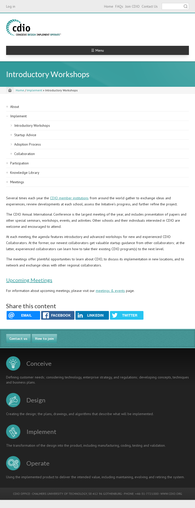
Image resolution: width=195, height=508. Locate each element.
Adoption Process (27, 144)
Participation (19, 163)
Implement (34, 90)
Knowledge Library (24, 172)
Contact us (18, 338)
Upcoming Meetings (29, 280)
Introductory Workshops (32, 125)
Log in (10, 6)
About (14, 106)
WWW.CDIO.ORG (171, 494)
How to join (44, 338)
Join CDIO (132, 6)
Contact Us (150, 6)
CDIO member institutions (69, 198)
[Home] (33, 27)
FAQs (119, 6)
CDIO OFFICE (21, 494)
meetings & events (110, 290)
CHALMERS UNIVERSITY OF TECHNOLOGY (59, 494)
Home (108, 6)
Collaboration (24, 153)
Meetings (17, 182)
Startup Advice (25, 135)
